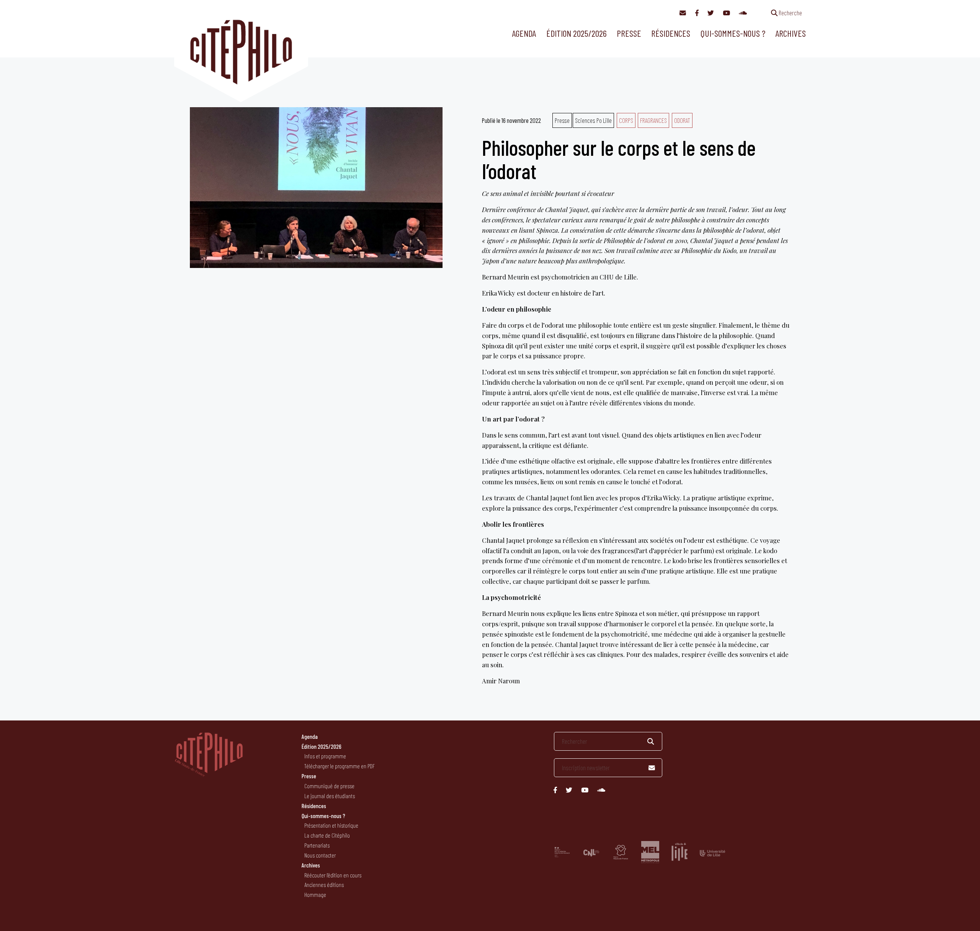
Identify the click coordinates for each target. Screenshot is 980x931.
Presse (629, 33)
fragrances (653, 120)
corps (626, 120)
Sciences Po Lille (593, 120)
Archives (790, 33)
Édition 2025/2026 (576, 33)
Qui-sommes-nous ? (733, 33)
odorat (682, 120)
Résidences (670, 33)
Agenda (524, 33)
